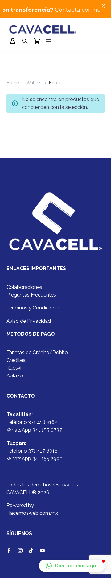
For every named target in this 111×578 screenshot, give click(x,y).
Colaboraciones (24, 287)
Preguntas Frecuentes (31, 295)
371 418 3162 (42, 422)
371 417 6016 (43, 451)
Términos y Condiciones (33, 308)
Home (12, 82)
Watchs (34, 82)
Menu (48, 41)
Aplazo (14, 376)
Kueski (13, 368)
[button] (72, 566)
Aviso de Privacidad (28, 321)
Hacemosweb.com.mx (32, 513)
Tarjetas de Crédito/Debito (37, 352)
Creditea (16, 360)
